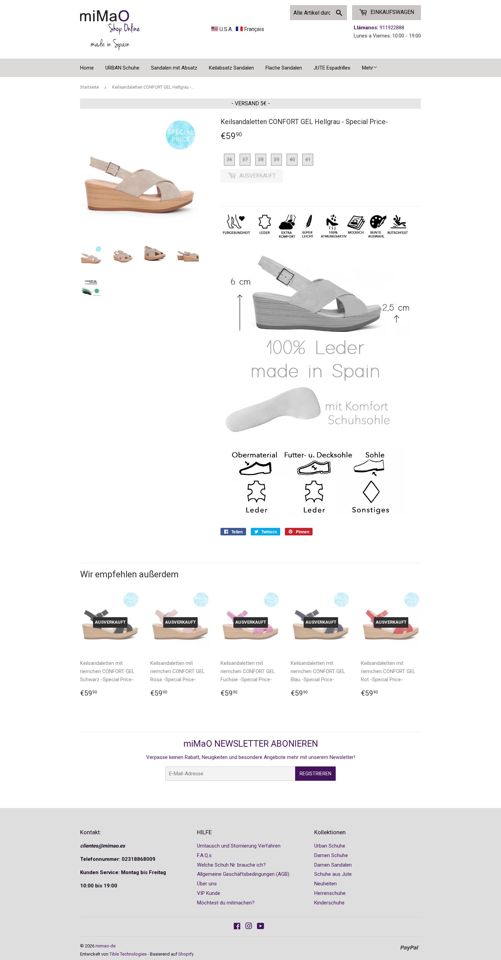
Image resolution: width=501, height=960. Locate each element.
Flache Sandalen (283, 68)
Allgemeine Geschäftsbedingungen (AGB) (243, 874)
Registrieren (315, 773)
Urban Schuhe (329, 846)
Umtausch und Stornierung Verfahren (238, 846)
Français (253, 29)
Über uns (207, 884)
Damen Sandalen (333, 865)
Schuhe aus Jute (333, 874)
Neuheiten (325, 884)
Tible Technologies (128, 954)
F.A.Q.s (204, 855)
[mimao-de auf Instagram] (248, 927)
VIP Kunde (208, 893)
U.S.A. (226, 29)
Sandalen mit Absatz (174, 68)
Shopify (186, 954)
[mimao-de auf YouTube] (260, 927)
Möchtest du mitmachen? (226, 903)
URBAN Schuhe (122, 68)
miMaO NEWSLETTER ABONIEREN (250, 743)
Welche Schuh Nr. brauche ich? (231, 865)
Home (87, 68)
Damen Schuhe (331, 855)
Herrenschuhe (330, 893)
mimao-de (105, 945)
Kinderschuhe (329, 903)
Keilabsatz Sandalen (231, 68)
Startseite (89, 87)
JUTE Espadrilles (332, 68)
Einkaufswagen (391, 12)
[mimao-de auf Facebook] (237, 927)
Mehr (367, 68)
